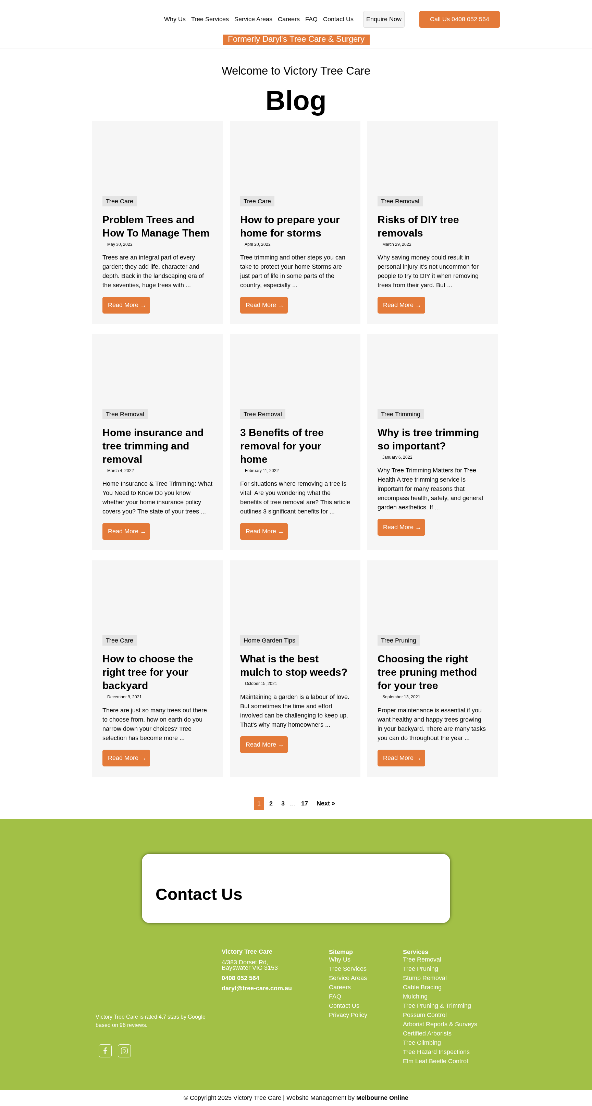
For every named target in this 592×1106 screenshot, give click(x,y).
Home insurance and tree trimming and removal (153, 446)
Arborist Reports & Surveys (440, 1024)
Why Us (175, 19)
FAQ (311, 19)
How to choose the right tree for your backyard (147, 672)
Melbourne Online (382, 1097)
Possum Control (425, 1015)
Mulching (415, 996)
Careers (289, 19)
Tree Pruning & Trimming (437, 1005)
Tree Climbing (422, 1042)
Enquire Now (384, 19)
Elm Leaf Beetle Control (435, 1061)
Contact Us (338, 19)
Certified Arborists (427, 1033)
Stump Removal (425, 978)
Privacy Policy (348, 1015)
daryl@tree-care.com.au (257, 988)
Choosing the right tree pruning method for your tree (427, 672)
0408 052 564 (240, 978)
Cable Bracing (422, 987)
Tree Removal (422, 959)
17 (304, 803)
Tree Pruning (420, 968)
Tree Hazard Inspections (436, 1051)
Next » (326, 803)
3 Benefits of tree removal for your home (282, 446)
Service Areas (253, 19)
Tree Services (210, 19)
